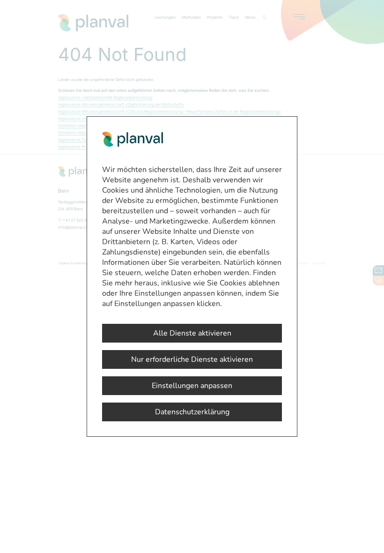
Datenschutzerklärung (192, 412)
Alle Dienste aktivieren (192, 333)
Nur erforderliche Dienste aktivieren (192, 359)
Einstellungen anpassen (192, 386)
